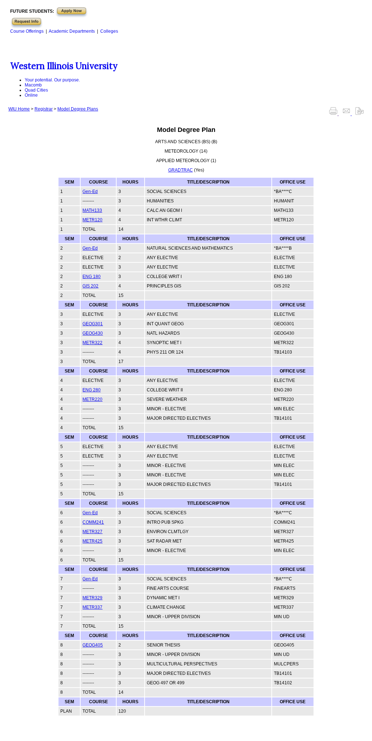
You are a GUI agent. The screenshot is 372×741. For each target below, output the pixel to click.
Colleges (109, 31)
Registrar (44, 109)
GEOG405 (92, 645)
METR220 (92, 399)
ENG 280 (91, 389)
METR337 (92, 607)
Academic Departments (72, 31)
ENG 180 (91, 276)
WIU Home (19, 109)
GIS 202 (90, 286)
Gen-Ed (90, 191)
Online (31, 95)
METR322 (92, 342)
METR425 (92, 541)
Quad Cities (36, 90)
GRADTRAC (180, 170)
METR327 (92, 531)
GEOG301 (92, 323)
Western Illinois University (63, 66)
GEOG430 (92, 333)
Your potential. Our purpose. (52, 79)
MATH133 (92, 210)
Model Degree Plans (77, 109)
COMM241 (93, 522)
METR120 (92, 219)
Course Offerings (27, 31)
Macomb (33, 85)
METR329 (92, 597)
